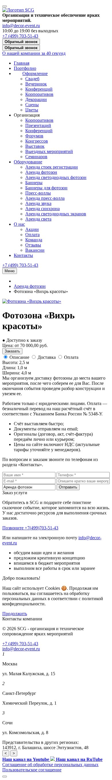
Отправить (68, 487)
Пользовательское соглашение (31, 769)
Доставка (47, 357)
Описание (19, 357)
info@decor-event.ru (21, 25)
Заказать (12, 351)
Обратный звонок (21, 42)
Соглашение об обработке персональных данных (50, 764)
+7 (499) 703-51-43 (20, 35)
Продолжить (14, 613)
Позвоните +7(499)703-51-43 (30, 527)
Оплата (71, 357)
